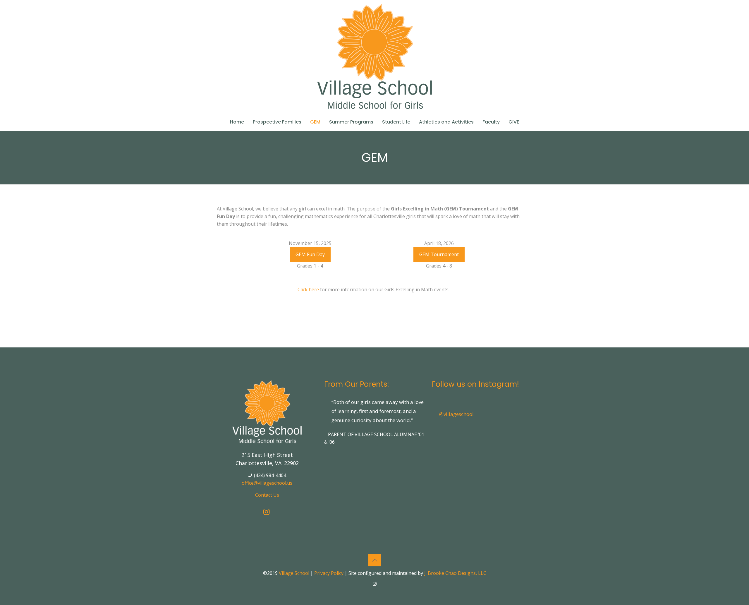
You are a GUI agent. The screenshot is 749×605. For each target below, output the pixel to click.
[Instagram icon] (374, 584)
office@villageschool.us (267, 483)
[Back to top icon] (374, 560)
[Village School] (374, 56)
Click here (308, 289)
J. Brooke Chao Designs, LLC (455, 573)
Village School (294, 573)
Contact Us (267, 495)
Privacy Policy (328, 573)
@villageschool (456, 414)
